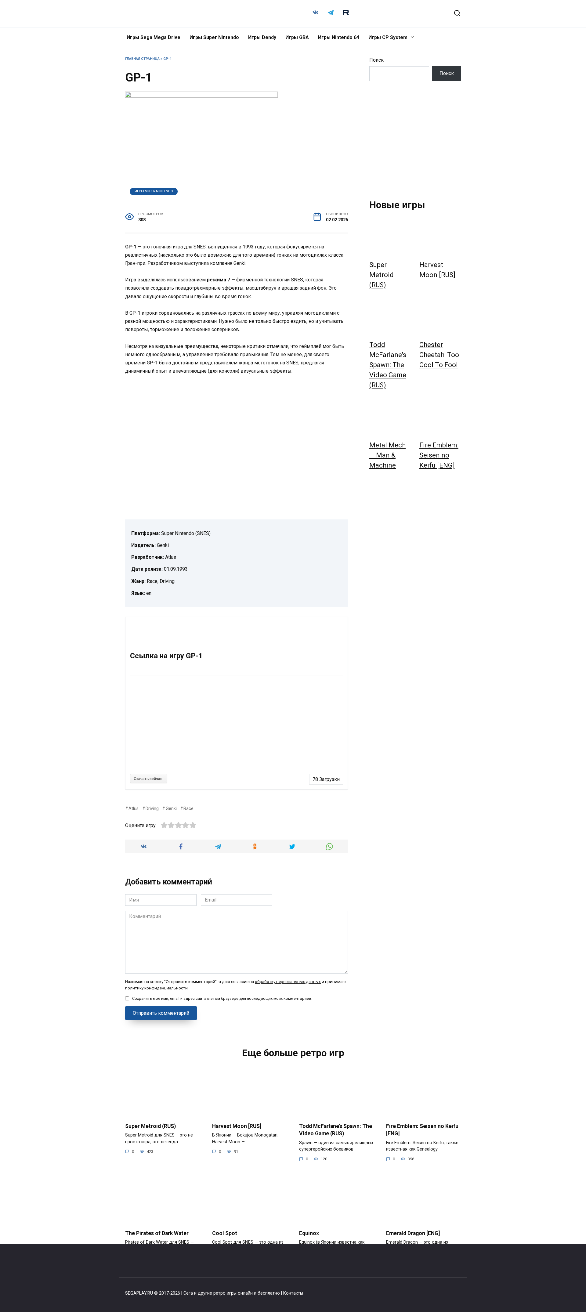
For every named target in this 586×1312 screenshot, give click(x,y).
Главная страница (142, 59)
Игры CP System (387, 37)
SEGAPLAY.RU (139, 1293)
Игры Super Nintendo (214, 37)
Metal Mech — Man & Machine (387, 455)
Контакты (293, 1293)
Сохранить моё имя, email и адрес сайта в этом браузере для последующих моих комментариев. (222, 998)
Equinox (309, 1233)
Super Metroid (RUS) (381, 275)
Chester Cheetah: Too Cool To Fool (439, 355)
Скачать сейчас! (149, 778)
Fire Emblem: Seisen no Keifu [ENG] (438, 455)
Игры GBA (297, 37)
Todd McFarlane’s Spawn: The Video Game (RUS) (387, 365)
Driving (152, 808)
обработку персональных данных (288, 981)
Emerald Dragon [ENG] (413, 1233)
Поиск (376, 60)
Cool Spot (224, 1233)
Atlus (133, 808)
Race (188, 808)
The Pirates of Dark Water (157, 1233)
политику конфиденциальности (156, 987)
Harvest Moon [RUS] (237, 1126)
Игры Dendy (262, 37)
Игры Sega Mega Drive (153, 37)
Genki (171, 808)
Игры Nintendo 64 (338, 37)
